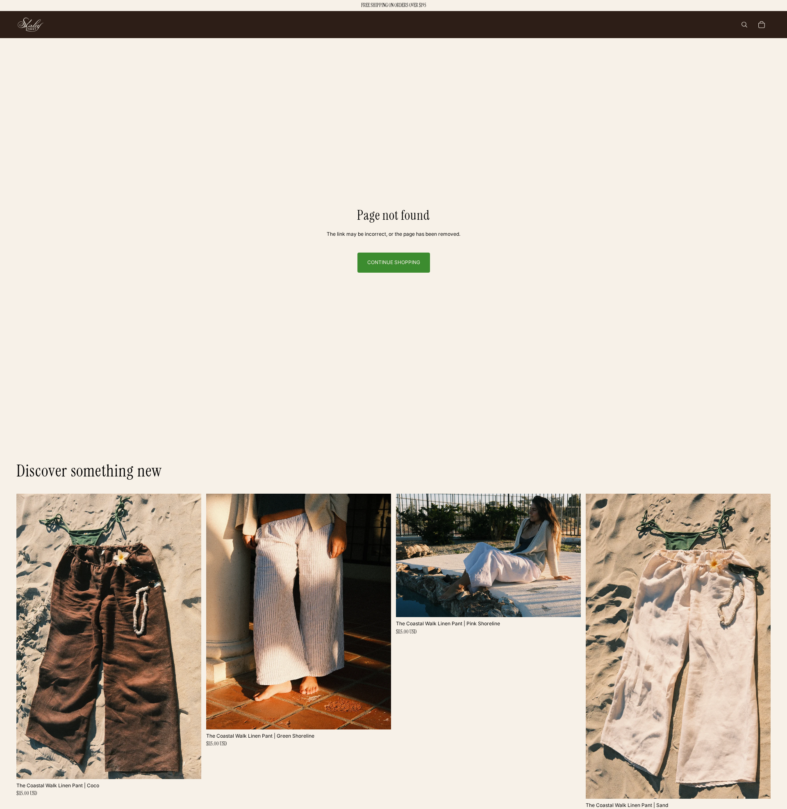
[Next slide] (189, 636)
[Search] (744, 25)
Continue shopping (393, 262)
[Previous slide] (28, 636)
